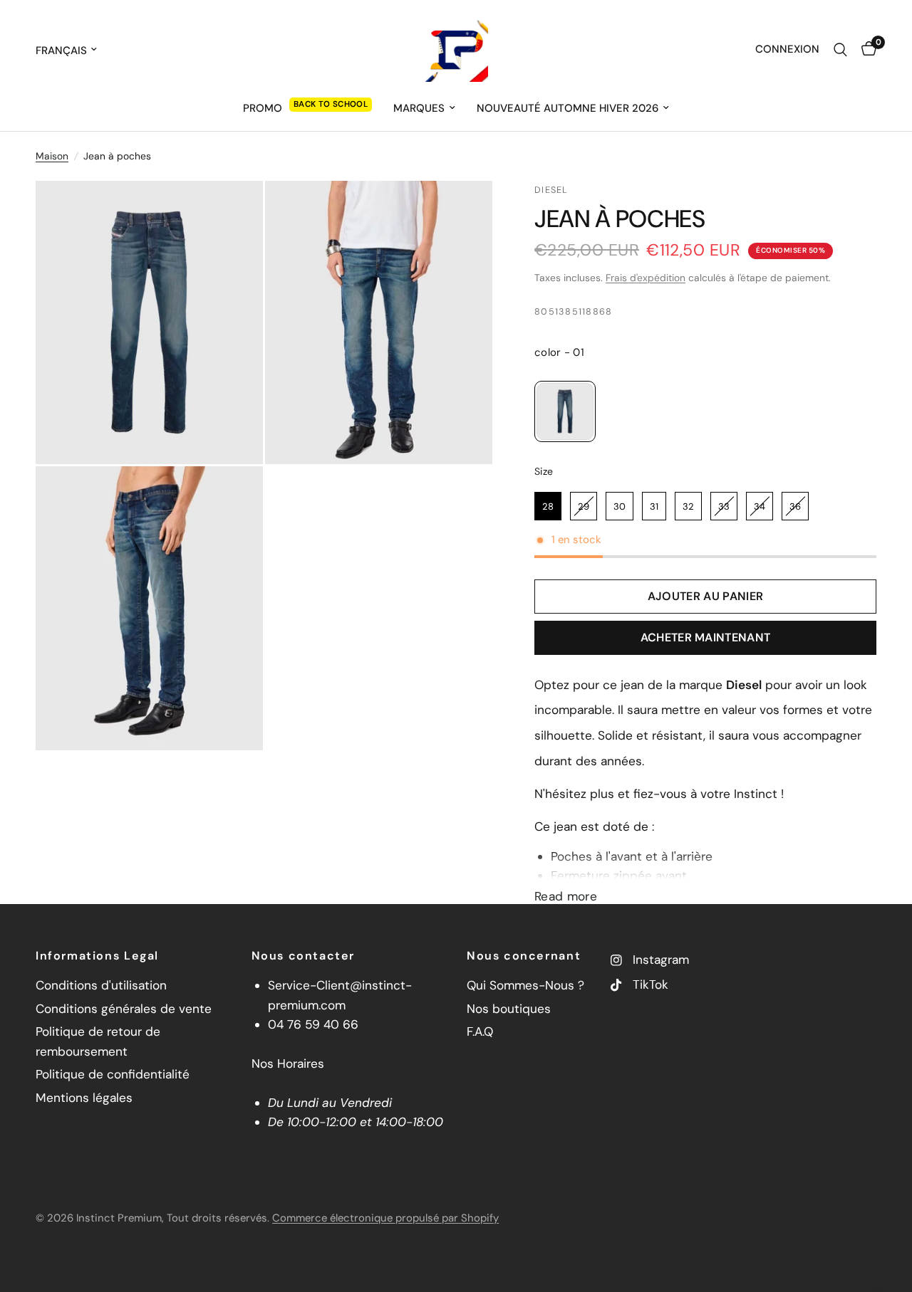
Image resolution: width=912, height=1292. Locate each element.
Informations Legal (97, 956)
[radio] (565, 411)
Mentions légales (84, 1097)
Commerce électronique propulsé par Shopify (385, 1218)
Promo (262, 108)
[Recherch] (840, 50)
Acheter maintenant (706, 637)
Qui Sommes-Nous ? (525, 985)
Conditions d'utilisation (101, 985)
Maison (52, 155)
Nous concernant (524, 956)
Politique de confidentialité (113, 1074)
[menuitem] (307, 108)
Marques (419, 108)
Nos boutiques (509, 1009)
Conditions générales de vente (124, 1009)
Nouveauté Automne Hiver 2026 (567, 108)
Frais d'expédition (645, 277)
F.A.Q (480, 1031)
